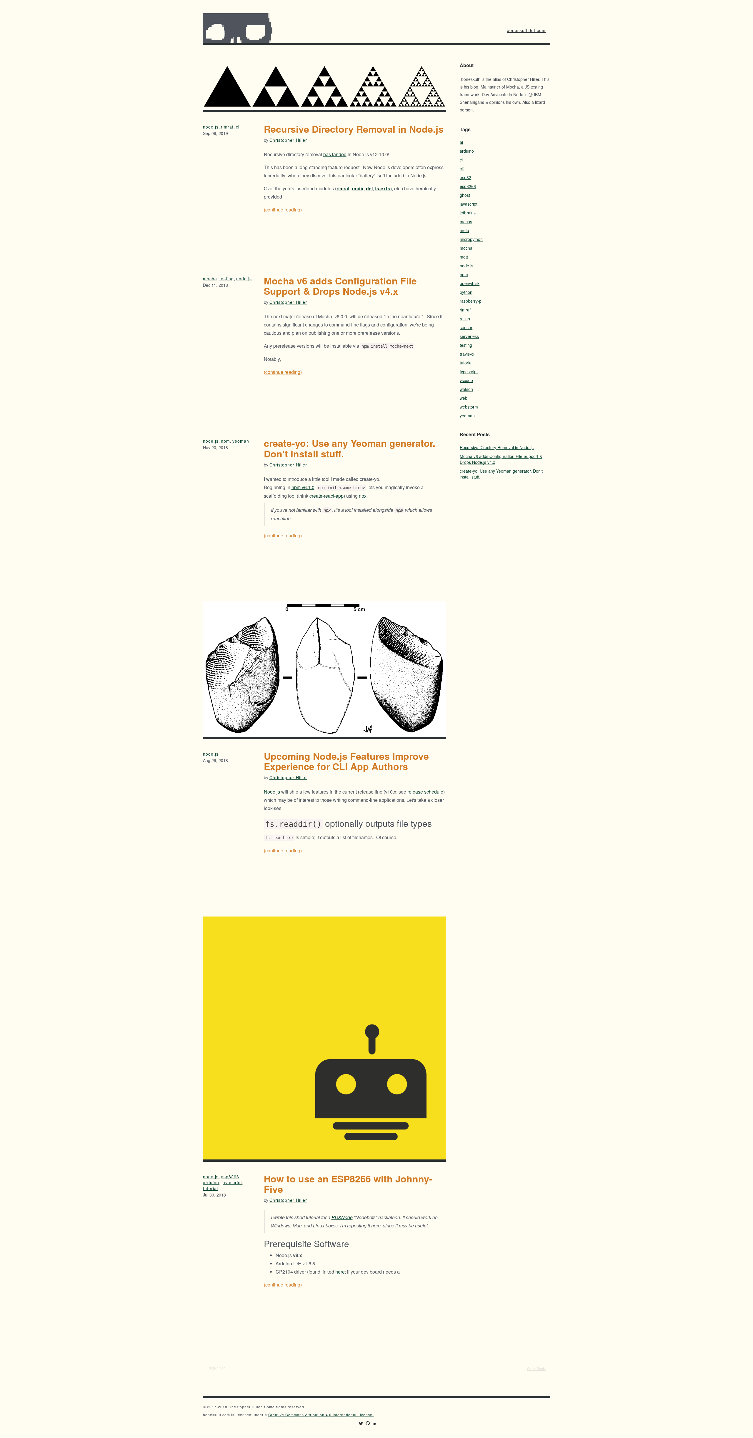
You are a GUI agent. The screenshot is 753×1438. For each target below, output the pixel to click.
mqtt (464, 257)
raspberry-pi (471, 301)
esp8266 (230, 1176)
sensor (466, 327)
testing (226, 278)
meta (464, 230)
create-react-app (326, 495)
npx (362, 495)
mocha (210, 278)
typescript (469, 371)
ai (461, 142)
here (340, 1271)
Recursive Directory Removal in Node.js (354, 129)
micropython (471, 239)
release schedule (425, 791)
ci (461, 160)
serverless (469, 336)
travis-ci (467, 354)
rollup (465, 318)
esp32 (465, 177)
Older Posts (536, 1368)
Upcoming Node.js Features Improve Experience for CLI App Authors (346, 761)
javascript (231, 1182)
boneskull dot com (526, 30)
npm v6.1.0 (302, 487)
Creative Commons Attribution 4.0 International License (321, 1414)
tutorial (210, 1188)
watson (466, 389)
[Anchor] (260, 823)
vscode (466, 380)
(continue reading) (283, 209)
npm (225, 441)
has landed (334, 154)
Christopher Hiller (288, 140)
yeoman (240, 441)
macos (466, 221)
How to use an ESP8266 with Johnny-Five (348, 1184)
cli (238, 127)
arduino (211, 1182)
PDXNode (342, 1217)
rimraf (227, 127)
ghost (465, 195)
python (466, 292)
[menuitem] (526, 30)
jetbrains (468, 213)
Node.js (272, 791)
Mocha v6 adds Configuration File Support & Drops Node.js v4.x (340, 286)
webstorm (469, 407)
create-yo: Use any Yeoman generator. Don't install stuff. (349, 448)
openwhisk (469, 283)
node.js (211, 127)
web (463, 398)
